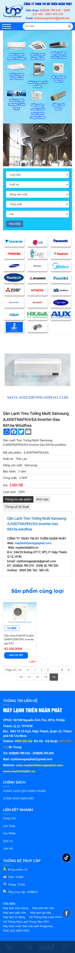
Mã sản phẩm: (12, 452)
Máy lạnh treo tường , (16, 908)
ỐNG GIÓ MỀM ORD (16, 931)
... (55, 669)
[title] (9, 947)
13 (45, 677)
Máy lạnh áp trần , (41, 913)
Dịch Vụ (8, 841)
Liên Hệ (8, 848)
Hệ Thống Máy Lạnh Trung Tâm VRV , (27, 922)
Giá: (5, 485)
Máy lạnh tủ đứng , (14, 917)
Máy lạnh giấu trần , (15, 913)
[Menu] (6, 26)
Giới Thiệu (9, 826)
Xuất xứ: (8, 459)
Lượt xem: (9, 492)
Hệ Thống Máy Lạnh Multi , (46, 917)
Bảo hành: (9, 471)
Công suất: (10, 478)
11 (29, 677)
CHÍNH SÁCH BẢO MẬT (18, 798)
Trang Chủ (9, 818)
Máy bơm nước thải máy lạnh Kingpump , (28, 926)
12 (37, 677)
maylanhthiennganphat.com (33, 543)
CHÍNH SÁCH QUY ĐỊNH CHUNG (24, 791)
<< (27, 669)
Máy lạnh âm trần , (43, 908)
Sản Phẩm (9, 833)
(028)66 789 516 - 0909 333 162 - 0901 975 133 (51, 12)
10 (21, 677)
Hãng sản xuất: (13, 465)
